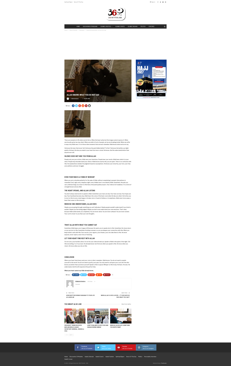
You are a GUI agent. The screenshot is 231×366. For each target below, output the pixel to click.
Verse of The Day (78, 2)
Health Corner (68, 359)
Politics (143, 26)
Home (78, 26)
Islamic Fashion (132, 26)
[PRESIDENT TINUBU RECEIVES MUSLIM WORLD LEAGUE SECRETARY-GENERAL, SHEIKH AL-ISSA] (75, 316)
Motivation (70, 91)
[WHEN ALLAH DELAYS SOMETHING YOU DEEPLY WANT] (120, 316)
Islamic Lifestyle (106, 26)
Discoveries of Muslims (90, 26)
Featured (151, 26)
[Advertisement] (115, 44)
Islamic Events (120, 26)
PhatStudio (164, 363)
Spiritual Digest (68, 2)
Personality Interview (150, 356)
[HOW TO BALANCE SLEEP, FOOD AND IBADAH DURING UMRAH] (98, 316)
